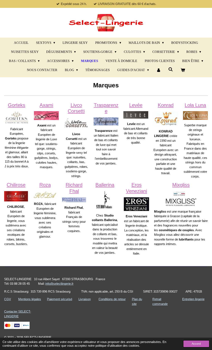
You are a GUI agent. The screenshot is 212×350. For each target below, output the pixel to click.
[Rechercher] (171, 69)
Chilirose (16, 185)
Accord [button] (196, 343)
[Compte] (159, 70)
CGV (7, 299)
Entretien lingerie (193, 299)
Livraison (84, 299)
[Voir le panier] (183, 70)
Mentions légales (29, 299)
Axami (46, 105)
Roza (45, 185)
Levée (135, 105)
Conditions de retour (112, 299)
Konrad (165, 105)
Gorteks (16, 105)
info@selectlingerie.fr (59, 283)
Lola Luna (195, 105)
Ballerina (104, 185)
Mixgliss (181, 185)
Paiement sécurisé (59, 299)
